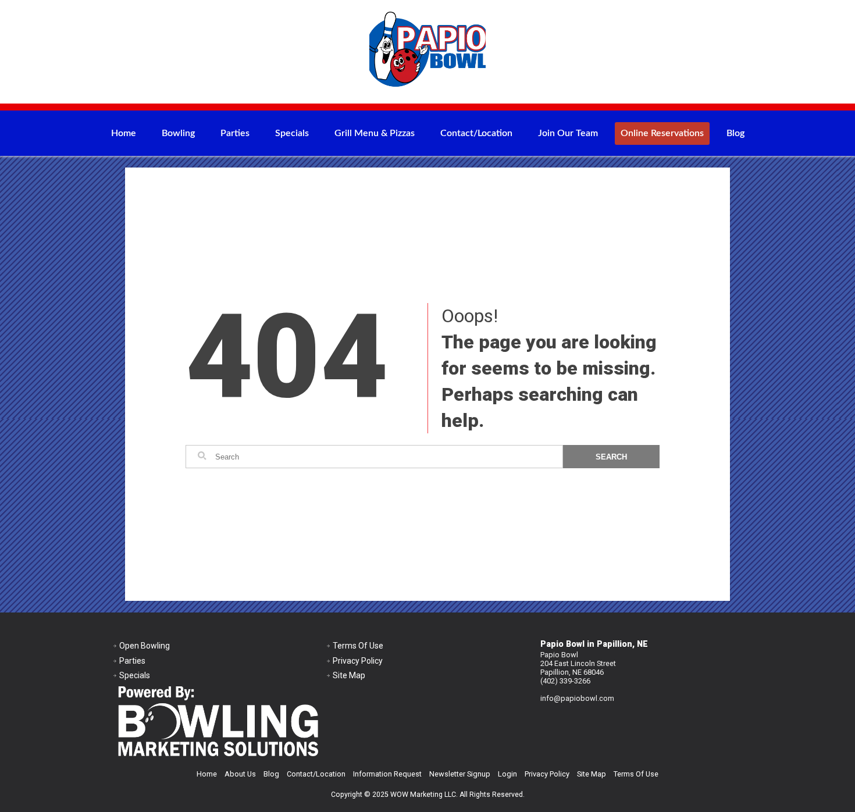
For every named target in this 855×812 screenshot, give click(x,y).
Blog (735, 133)
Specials (292, 133)
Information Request (387, 774)
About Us (240, 774)
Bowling (178, 133)
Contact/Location (476, 133)
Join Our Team (568, 133)
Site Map (349, 675)
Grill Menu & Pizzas (374, 133)
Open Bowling (144, 645)
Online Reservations (662, 133)
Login (507, 774)
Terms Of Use (358, 645)
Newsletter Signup (459, 774)
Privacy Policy (358, 660)
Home (123, 133)
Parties (235, 133)
